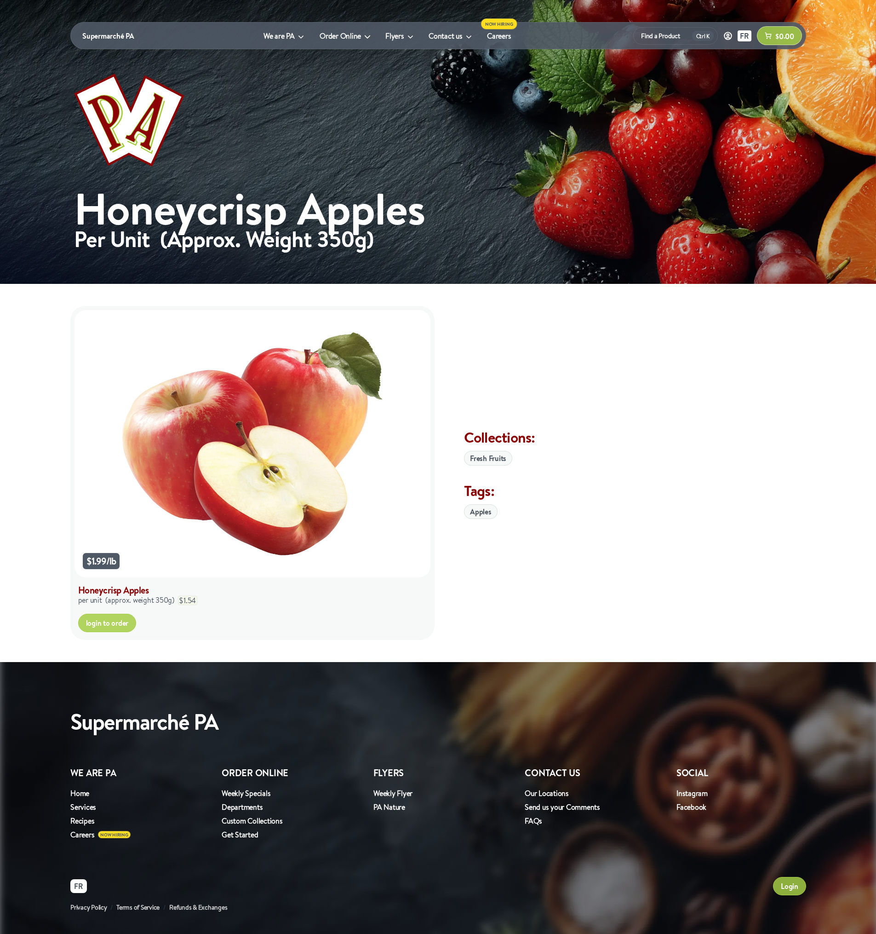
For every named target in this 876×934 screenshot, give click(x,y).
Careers (499, 36)
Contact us (446, 36)
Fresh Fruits (488, 458)
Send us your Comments (562, 807)
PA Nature (389, 807)
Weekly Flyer (392, 793)
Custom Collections (252, 821)
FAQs (533, 821)
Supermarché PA (108, 36)
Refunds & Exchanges (198, 907)
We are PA (279, 36)
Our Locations (547, 793)
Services (83, 807)
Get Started (240, 835)
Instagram (692, 793)
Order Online (340, 36)
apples (481, 512)
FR (744, 36)
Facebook (691, 807)
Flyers (394, 36)
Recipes (82, 821)
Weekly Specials (246, 793)
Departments (242, 807)
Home (79, 793)
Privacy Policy (88, 907)
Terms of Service (138, 907)
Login (789, 886)
